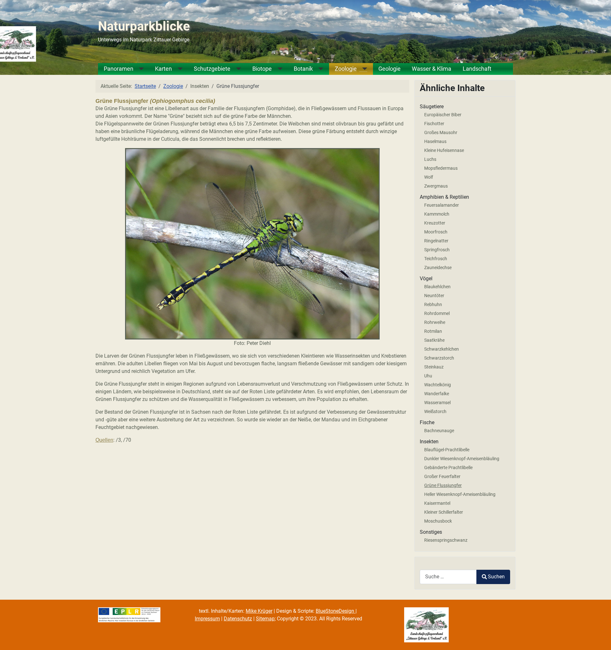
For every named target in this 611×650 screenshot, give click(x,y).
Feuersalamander (441, 205)
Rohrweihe (434, 322)
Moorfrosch (435, 231)
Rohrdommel (437, 313)
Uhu (428, 375)
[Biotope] (277, 69)
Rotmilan (433, 331)
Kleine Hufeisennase (444, 150)
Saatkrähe (434, 340)
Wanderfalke (436, 393)
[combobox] (448, 577)
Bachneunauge (439, 430)
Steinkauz (434, 366)
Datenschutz (238, 619)
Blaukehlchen (437, 286)
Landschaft (477, 69)
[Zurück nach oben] (600, 638)
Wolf (428, 177)
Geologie (389, 69)
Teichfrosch (435, 258)
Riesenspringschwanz (445, 540)
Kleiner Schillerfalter (443, 512)
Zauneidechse (438, 267)
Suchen (496, 577)
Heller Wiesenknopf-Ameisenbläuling (459, 494)
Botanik (303, 69)
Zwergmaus (436, 186)
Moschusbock (438, 521)
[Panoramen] (138, 69)
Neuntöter (434, 295)
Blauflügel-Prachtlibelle (446, 449)
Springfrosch (437, 249)
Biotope (262, 69)
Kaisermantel (437, 503)
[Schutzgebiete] (235, 69)
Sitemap (265, 619)
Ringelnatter (436, 240)
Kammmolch (436, 214)
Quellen (104, 440)
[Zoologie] (362, 69)
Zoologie (346, 69)
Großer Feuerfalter (442, 476)
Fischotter (434, 123)
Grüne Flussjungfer (443, 485)
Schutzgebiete (212, 69)
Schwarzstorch (439, 358)
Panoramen (118, 69)
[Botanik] (318, 69)
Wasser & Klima (431, 69)
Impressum (207, 619)
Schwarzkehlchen (441, 349)
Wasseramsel (437, 402)
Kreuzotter (434, 222)
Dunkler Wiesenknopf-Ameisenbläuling (461, 458)
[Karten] (177, 69)
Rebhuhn (433, 304)
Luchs (430, 159)
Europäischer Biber (442, 114)
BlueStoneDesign (335, 611)
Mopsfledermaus (441, 168)
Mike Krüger (259, 611)
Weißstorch (435, 411)
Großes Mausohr (440, 132)
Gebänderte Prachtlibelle (448, 467)
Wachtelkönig (437, 384)
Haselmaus (435, 141)
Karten (163, 69)
